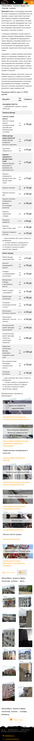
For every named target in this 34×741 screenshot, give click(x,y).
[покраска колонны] (25, 601)
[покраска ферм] (25, 638)
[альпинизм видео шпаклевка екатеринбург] (25, 692)
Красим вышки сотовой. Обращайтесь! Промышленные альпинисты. (14, 563)
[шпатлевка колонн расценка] (25, 589)
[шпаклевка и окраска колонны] (9, 692)
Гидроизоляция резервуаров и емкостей (15, 451)
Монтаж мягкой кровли (12, 534)
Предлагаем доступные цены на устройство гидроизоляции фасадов (16, 418)
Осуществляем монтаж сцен (13, 530)
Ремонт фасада (25, 730)
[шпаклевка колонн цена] (25, 618)
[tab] (8, 572)
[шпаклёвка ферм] (9, 589)
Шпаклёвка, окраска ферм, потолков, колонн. (14, 731)
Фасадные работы (13, 730)
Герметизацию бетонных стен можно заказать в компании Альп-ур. (16, 483)
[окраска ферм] (9, 654)
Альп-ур (3, 730)
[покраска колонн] (9, 638)
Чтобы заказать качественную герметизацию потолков (14, 507)
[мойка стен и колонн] (9, 601)
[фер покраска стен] (25, 654)
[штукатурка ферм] (9, 617)
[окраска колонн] (9, 671)
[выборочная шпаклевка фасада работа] (25, 671)
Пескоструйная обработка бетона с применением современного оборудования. (16, 443)
